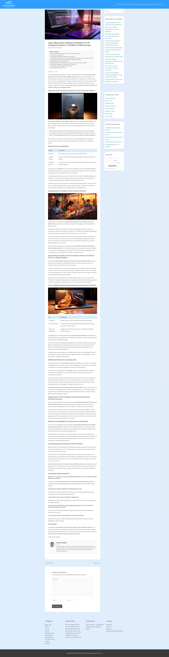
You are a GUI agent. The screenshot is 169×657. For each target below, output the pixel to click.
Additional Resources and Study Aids (59, 61)
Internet (131, 4)
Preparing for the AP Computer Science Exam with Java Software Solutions (68, 62)
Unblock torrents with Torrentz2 (73, 637)
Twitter (109, 626)
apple (113, 162)
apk (118, 160)
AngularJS (114, 158)
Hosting (47, 629)
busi (119, 160)
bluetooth (107, 162)
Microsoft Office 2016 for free (72, 631)
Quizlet (67, 372)
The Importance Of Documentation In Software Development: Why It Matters (114, 50)
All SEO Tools (108, 101)
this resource (56, 461)
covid (117, 158)
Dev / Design (158, 4)
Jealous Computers (90, 624)
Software (151, 4)
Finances (47, 626)
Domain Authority (109, 108)
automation (110, 158)
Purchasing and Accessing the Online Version (61, 66)
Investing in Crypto (49, 633)
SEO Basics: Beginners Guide (72, 624)
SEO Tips (126, 4)
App (115, 162)
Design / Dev (48, 624)
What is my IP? (108, 113)
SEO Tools (119, 4)
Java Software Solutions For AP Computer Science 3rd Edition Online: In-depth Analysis (71, 58)
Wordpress (47, 643)
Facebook (109, 624)
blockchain (112, 168)
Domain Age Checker (110, 106)
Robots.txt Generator (110, 98)
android (110, 162)
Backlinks (107, 168)
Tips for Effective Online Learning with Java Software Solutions (65, 59)
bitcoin (118, 162)
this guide (87, 391)
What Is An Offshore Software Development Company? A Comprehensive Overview (112, 43)
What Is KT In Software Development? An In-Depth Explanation (112, 29)
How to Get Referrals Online (72, 626)
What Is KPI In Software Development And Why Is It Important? (112, 68)
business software (108, 160)
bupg (119, 158)
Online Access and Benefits (56, 55)
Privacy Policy (99, 653)
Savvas (76, 382)
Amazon (90, 240)
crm (112, 160)
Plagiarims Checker (110, 111)
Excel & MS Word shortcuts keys (113, 142)
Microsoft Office (49, 635)
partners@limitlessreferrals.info (115, 631)
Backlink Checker (109, 103)
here (64, 243)
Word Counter (108, 116)
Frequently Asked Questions (57, 67)
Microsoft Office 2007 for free (72, 629)
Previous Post (49, 563)
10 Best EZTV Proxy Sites (71, 635)
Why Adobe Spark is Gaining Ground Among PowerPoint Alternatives (112, 36)
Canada (106, 158)
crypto (115, 160)
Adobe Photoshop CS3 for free (73, 633)
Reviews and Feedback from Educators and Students (63, 64)
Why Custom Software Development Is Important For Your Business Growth (114, 61)
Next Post (97, 563)
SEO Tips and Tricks (50, 639)
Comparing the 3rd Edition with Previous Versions (62, 56)
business (112, 165)
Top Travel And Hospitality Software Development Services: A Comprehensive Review (113, 75)
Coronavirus (119, 166)
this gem (81, 252)
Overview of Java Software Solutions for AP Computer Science (65, 53)
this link (62, 449)
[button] (165, 4)
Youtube (109, 629)
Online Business (139, 4)
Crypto (146, 4)
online (84, 187)
